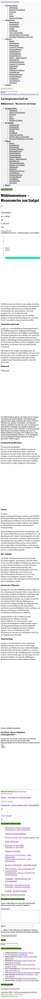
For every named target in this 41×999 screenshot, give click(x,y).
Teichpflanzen (14, 72)
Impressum (19, 994)
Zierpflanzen (14, 79)
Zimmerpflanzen (15, 77)
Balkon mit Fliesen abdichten (28, 980)
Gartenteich (13, 8)
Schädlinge (13, 31)
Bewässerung (14, 22)
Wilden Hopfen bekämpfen (27, 978)
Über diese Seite (7, 994)
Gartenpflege (10, 20)
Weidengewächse (15, 75)
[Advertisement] (20, 281)
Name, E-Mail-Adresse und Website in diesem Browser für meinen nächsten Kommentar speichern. (20, 931)
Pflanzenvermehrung (16, 70)
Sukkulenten (13, 66)
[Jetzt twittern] (22, 238)
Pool (11, 14)
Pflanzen (8, 39)
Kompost (12, 12)
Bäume (11, 41)
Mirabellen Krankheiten (18, 955)
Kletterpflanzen (14, 52)
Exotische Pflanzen (16, 47)
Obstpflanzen (14, 60)
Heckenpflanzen (15, 54)
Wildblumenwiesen (19, 792)
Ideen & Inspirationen (17, 10)
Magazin (8, 85)
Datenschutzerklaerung (9, 996)
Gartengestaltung (11, 6)
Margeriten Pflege (26, 953)
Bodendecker (14, 45)
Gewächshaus (14, 27)
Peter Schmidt (6, 231)
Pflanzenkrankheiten (16, 62)
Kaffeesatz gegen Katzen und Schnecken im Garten (20, 962)
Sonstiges (13, 83)
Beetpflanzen (14, 43)
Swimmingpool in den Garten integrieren (25, 973)
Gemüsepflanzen (15, 50)
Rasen (11, 16)
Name (3, 926)
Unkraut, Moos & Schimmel (19, 35)
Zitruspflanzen (14, 81)
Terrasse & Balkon (16, 18)
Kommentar (5, 909)
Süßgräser (13, 68)
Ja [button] (2, 745)
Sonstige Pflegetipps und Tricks (21, 37)
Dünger (12, 29)
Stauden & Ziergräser (17, 64)
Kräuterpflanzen (15, 56)
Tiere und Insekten (16, 33)
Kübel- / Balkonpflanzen (18, 58)
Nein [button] (3, 747)
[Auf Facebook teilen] (22, 237)
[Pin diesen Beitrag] (22, 240)
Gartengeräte (14, 24)
